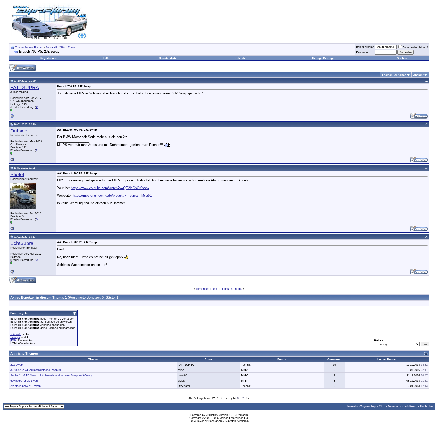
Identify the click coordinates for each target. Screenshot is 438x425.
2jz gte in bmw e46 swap (25, 385)
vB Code (15, 334)
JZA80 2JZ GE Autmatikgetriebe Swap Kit (35, 369)
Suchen (402, 58)
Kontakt (352, 406)
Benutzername (365, 46)
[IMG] (13, 340)
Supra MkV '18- (55, 47)
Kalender (241, 58)
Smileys (15, 337)
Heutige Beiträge (323, 58)
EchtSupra (21, 243)
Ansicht (418, 74)
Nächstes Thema (231, 288)
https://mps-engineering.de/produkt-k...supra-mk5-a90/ (112, 195)
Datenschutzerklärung (402, 406)
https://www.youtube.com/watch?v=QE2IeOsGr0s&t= (110, 188)
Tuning (72, 47)
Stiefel (17, 174)
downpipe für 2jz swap (24, 380)
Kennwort (362, 52)
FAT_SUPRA (24, 87)
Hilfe (106, 58)
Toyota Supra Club (372, 406)
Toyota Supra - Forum (28, 47)
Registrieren (48, 58)
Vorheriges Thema (207, 288)
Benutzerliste (168, 58)
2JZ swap (16, 364)
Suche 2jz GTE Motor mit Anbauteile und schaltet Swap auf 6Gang (51, 375)
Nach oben (427, 406)
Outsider (19, 130)
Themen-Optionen (394, 74)
